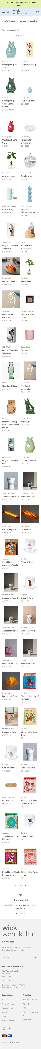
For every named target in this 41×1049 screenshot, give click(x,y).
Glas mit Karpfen (9, 768)
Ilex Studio (6, 173)
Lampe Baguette (9, 529)
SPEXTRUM (25, 61)
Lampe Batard (27, 529)
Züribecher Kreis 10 (10, 496)
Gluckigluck (6, 61)
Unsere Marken (8, 1004)
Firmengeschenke (8, 1021)
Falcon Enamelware (9, 206)
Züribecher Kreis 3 (10, 598)
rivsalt (23, 242)
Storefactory (25, 137)
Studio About (7, 311)
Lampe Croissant (9, 281)
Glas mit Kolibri (27, 836)
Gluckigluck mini (28, 101)
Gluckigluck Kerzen (29, 460)
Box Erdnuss (7, 800)
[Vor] (38, 4)
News (4, 1012)
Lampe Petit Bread (10, 696)
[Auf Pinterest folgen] (9, 1028)
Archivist (5, 559)
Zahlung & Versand (30, 1000)
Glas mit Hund (27, 598)
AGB (24, 1008)
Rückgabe (26, 1004)
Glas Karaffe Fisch (10, 386)
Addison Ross (26, 206)
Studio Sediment (8, 493)
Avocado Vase (8, 176)
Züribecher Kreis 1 (28, 663)
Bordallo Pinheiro (8, 797)
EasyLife (24, 559)
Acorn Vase (26, 281)
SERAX (4, 383)
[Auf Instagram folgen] (3, 1028)
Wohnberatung (8, 1008)
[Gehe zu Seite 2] (25, 885)
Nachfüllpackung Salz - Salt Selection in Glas (10, 425)
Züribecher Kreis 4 (29, 496)
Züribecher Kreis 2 (29, 631)
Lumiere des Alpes (27, 173)
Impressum (27, 1019)
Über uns (5, 1000)
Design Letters (26, 347)
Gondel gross (26, 176)
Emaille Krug (7, 209)
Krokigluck (25, 422)
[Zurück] (2, 4)
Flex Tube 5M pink (9, 663)
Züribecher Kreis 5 (10, 631)
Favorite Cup (26, 350)
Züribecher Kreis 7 (28, 768)
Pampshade (6, 278)
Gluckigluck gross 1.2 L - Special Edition (9, 104)
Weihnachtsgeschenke (10, 30)
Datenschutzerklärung (30, 1013)
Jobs (4, 1016)
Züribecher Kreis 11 (10, 732)
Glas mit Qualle (27, 562)
